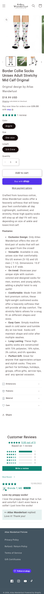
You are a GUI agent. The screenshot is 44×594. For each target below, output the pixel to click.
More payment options (22, 188)
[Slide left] (2, 62)
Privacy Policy (12, 540)
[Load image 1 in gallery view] (11, 61)
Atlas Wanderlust (17, 593)
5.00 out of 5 (28, 442)
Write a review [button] (22, 468)
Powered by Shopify (33, 593)
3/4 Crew (10, 149)
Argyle (9, 126)
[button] (3, 5)
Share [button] (9, 415)
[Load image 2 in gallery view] (22, 61)
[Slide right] (41, 62)
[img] (9, 484)
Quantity (6, 156)
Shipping (5, 101)
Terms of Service (13, 553)
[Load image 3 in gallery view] (33, 61)
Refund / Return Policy (16, 546)
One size (10, 137)
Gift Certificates (13, 559)
